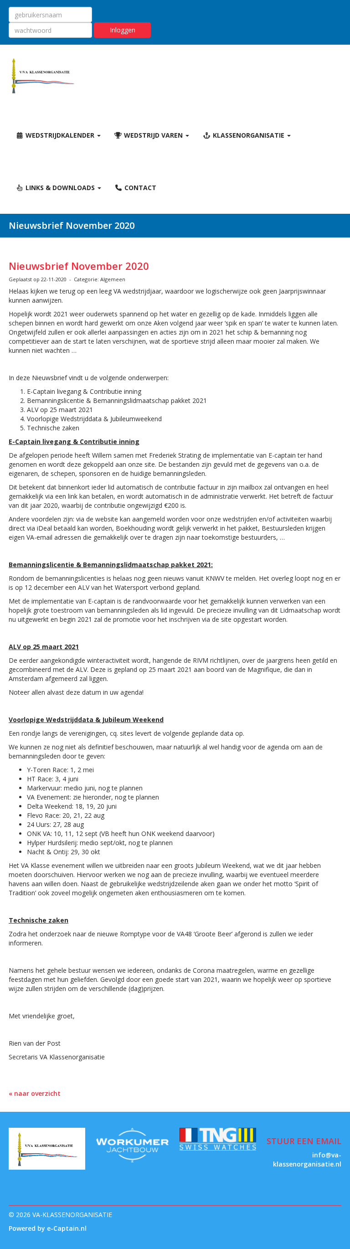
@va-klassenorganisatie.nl (307, 1159)
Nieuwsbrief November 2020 (79, 266)
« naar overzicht (35, 1093)
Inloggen (122, 30)
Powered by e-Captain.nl (48, 1228)
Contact (139, 187)
